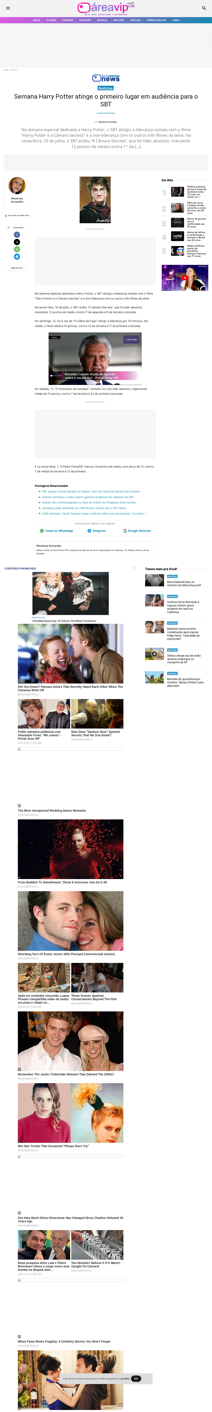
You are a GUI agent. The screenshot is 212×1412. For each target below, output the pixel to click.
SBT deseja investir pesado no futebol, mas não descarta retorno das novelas (91, 491)
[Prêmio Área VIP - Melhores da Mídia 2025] (185, 278)
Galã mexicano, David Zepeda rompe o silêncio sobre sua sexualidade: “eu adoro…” (94, 513)
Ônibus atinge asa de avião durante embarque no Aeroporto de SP (184, 659)
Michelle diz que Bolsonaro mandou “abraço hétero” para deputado (185, 682)
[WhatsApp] (17, 249)
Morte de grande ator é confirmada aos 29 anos (196, 222)
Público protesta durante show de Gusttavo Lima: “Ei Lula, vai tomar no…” (196, 191)
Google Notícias (139, 531)
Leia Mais (125, 1378)
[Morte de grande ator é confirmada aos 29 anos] (177, 226)
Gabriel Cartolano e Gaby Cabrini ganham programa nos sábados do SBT (88, 497)
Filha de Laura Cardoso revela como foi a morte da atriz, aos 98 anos (196, 208)
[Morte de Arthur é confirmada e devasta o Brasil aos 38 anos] (177, 240)
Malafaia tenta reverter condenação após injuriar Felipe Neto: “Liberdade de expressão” (183, 633)
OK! (136, 1378)
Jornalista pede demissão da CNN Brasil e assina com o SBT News (84, 508)
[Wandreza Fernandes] (17, 185)
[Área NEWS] (106, 81)
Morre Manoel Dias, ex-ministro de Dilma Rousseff (184, 583)
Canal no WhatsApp (59, 531)
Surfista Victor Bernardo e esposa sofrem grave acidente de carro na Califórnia (183, 607)
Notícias (13, 69)
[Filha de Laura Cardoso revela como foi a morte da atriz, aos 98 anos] (177, 211)
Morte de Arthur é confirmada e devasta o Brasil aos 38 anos (196, 236)
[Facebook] (17, 235)
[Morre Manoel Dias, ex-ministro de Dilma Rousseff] (154, 580)
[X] (17, 242)
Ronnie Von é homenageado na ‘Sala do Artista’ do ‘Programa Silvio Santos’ (89, 502)
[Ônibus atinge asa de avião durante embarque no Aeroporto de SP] (154, 654)
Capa (6, 69)
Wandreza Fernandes (108, 122)
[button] (185, 8)
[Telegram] (17, 257)
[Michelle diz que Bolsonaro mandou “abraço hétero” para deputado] (154, 677)
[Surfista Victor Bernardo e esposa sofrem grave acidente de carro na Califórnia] (154, 600)
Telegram (99, 531)
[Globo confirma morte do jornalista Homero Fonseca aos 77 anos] (177, 255)
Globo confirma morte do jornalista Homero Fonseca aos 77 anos (196, 251)
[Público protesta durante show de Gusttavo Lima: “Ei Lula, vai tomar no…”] (177, 195)
